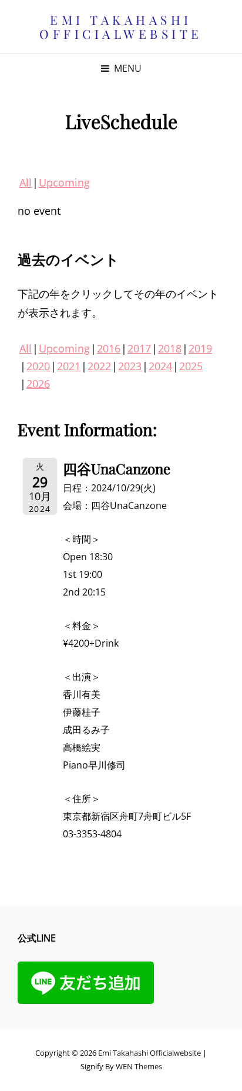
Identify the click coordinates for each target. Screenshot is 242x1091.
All (25, 182)
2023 (130, 366)
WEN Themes (139, 1066)
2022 (99, 366)
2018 (170, 348)
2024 (160, 366)
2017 (139, 348)
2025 (191, 366)
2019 (200, 348)
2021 (68, 366)
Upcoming (64, 182)
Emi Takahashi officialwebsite (121, 26)
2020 (38, 366)
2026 (38, 384)
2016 (108, 348)
